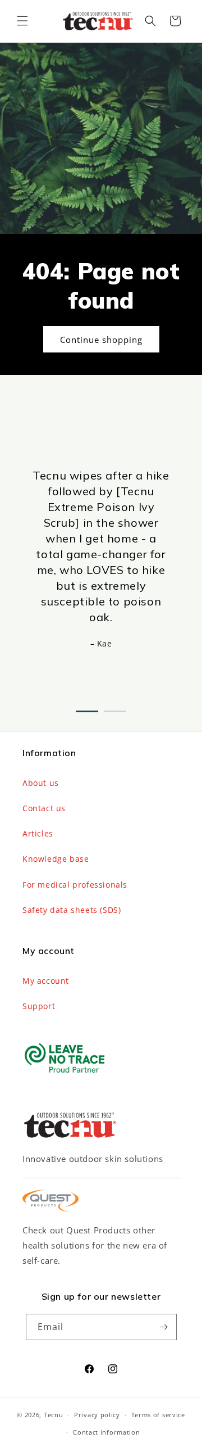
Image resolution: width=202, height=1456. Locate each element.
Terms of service (158, 1414)
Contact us (44, 808)
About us (40, 782)
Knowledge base (55, 858)
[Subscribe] (164, 1327)
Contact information (106, 1432)
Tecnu (53, 1414)
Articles (37, 833)
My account (45, 980)
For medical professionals (74, 884)
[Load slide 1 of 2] (87, 709)
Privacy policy (97, 1414)
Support (38, 1006)
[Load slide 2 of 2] (115, 709)
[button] (22, 20)
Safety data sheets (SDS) (71, 910)
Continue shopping (101, 339)
